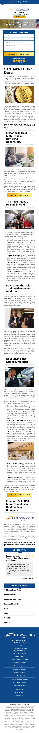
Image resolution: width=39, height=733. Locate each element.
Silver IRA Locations (19, 672)
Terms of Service (19, 692)
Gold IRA (7, 618)
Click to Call (20, 16)
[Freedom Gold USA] (19, 633)
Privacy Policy (19, 689)
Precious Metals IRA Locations (19, 679)
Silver (6, 613)
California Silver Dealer (13, 590)
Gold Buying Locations (19, 662)
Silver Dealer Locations (19, 685)
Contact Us (19, 695)
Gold (6, 609)
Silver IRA (8, 623)
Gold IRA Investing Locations (20, 666)
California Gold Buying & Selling (19, 659)
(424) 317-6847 (19, 12)
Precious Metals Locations (19, 676)
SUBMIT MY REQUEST (18, 54)
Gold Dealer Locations (19, 682)
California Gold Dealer (12, 599)
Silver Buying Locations (19, 669)
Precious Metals (10, 595)
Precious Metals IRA (11, 604)
